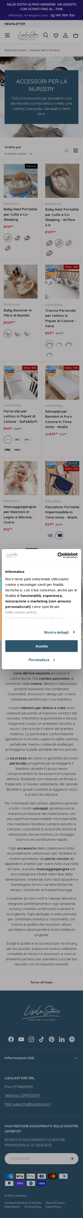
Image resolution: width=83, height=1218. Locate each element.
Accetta (42, 646)
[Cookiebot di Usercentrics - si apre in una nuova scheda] (58, 555)
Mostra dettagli (56, 632)
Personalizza (39, 660)
